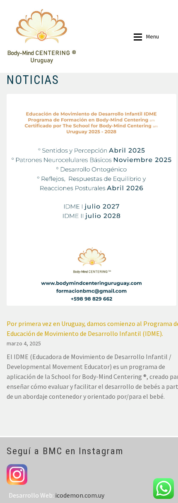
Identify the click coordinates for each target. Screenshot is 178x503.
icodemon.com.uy (79, 495)
